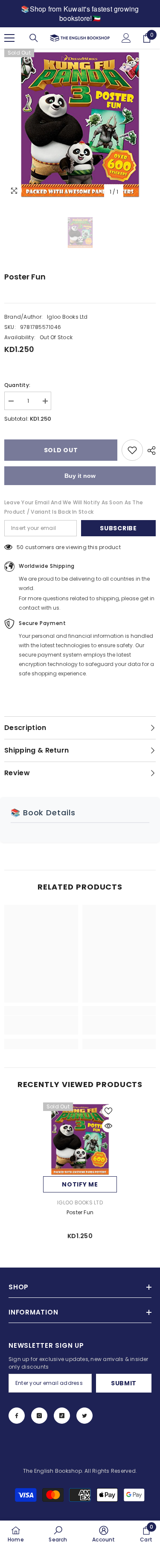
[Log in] (126, 38)
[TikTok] (62, 1415)
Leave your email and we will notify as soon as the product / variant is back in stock (73, 507)
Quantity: (17, 385)
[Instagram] (39, 1415)
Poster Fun (80, 1212)
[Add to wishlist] (132, 450)
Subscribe (118, 528)
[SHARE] (149, 450)
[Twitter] (84, 1415)
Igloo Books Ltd (67, 316)
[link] (41, 1025)
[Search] (34, 38)
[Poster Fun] (80, 1139)
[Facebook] (17, 1415)
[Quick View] (108, 1126)
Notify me (80, 1184)
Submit (124, 1383)
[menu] (9, 38)
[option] (80, 124)
